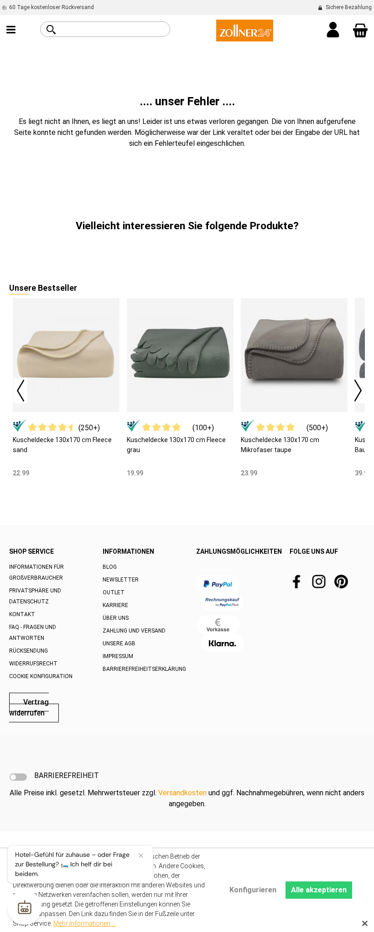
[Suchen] (51, 29)
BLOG (110, 567)
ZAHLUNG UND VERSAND (134, 631)
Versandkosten (182, 792)
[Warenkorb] (360, 30)
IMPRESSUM (118, 656)
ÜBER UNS (116, 618)
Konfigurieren (252, 890)
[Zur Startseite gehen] (244, 30)
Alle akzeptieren (319, 890)
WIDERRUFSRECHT (33, 663)
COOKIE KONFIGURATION (41, 676)
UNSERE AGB (119, 643)
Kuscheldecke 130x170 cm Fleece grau (176, 444)
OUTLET (114, 592)
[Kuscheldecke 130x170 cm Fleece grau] (180, 355)
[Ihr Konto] (333, 30)
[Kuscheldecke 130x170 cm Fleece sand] (66, 355)
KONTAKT (22, 614)
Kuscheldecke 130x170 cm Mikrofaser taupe (280, 444)
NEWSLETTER (121, 580)
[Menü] (11, 30)
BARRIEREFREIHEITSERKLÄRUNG (144, 669)
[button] (16, 388)
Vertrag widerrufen (29, 707)
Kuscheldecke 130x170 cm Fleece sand (62, 444)
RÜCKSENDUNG (28, 651)
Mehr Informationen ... (84, 923)
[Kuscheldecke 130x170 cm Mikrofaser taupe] (294, 355)
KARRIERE (115, 605)
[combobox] (115, 29)
